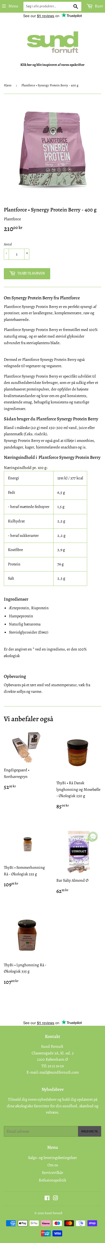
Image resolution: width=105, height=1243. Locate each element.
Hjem (7, 85)
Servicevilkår (52, 1172)
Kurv (98, 6)
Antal (8, 244)
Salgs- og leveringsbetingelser (52, 1157)
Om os (52, 1165)
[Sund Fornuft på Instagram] (55, 1198)
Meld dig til (89, 1131)
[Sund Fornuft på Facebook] (47, 1198)
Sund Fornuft (53, 1213)
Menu (13, 6)
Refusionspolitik (52, 1180)
